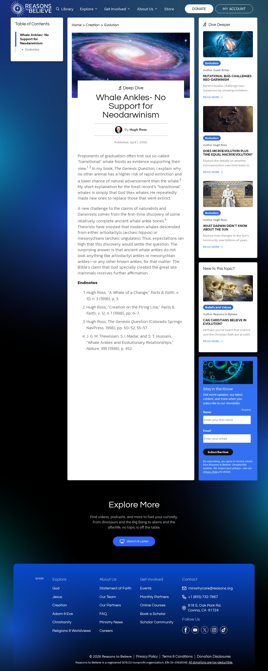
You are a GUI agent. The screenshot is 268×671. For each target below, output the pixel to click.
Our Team (107, 597)
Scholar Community (156, 622)
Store (169, 9)
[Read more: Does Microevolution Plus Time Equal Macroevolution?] (228, 140)
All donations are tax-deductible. (211, 662)
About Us (108, 579)
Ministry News (111, 622)
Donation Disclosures (214, 656)
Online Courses (153, 605)
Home (76, 25)
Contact (189, 579)
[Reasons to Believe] (31, 9)
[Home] (39, 578)
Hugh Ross (138, 129)
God (55, 588)
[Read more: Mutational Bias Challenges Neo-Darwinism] (228, 65)
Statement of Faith (115, 588)
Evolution (111, 25)
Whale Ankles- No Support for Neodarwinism (34, 39)
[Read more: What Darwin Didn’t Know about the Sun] (228, 215)
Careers (106, 631)
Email (208, 431)
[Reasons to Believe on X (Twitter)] (204, 630)
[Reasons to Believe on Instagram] (214, 630)
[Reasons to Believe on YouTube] (195, 630)
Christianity (61, 622)
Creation (93, 25)
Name (208, 412)
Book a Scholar (153, 614)
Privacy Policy (211, 472)
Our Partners (110, 605)
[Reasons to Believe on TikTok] (223, 630)
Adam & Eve (62, 614)
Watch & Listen (138, 541)
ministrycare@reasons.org (210, 588)
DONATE (199, 9)
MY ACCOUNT (234, 9)
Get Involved (151, 579)
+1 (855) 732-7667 (203, 597)
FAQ (103, 614)
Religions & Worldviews (71, 631)
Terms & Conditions (177, 656)
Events (146, 588)
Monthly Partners (154, 597)
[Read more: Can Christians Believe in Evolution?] (228, 309)
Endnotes (32, 49)
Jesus (57, 597)
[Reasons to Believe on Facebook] (185, 630)
